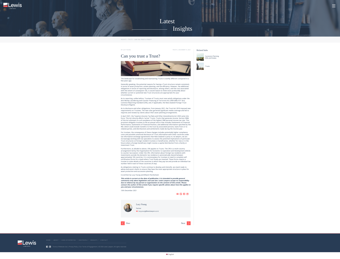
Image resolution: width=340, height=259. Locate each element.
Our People (83, 240)
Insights (124, 39)
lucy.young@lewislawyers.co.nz (148, 211)
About (56, 240)
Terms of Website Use (60, 247)
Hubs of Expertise (68, 240)
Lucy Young (127, 50)
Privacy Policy (73, 247)
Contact (104, 240)
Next (183, 223)
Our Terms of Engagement (88, 247)
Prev (128, 223)
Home (48, 240)
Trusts (130, 39)
